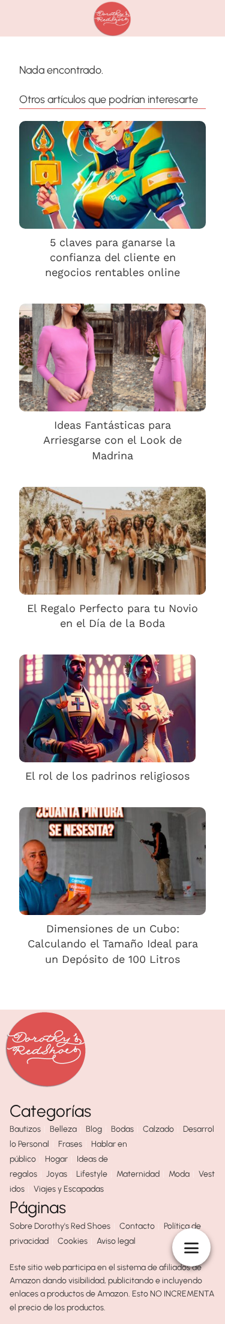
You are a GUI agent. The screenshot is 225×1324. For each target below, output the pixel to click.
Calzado (158, 1129)
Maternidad (138, 1174)
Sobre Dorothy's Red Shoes (60, 1226)
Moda (179, 1174)
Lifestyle (91, 1174)
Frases (70, 1144)
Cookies (73, 1241)
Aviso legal (116, 1241)
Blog (94, 1129)
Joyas (56, 1174)
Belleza (63, 1129)
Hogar (56, 1159)
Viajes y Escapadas (69, 1189)
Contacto (137, 1226)
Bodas (122, 1129)
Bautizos (25, 1129)
